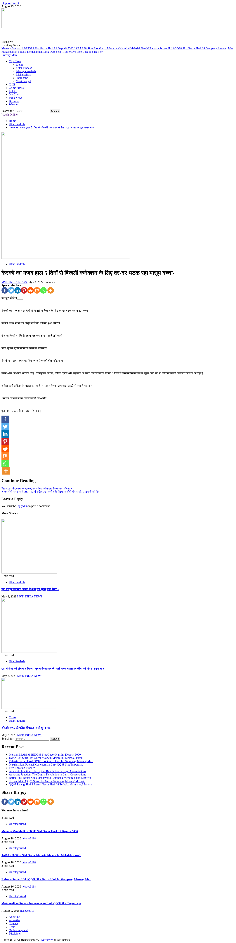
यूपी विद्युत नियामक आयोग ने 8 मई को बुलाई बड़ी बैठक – (30, 589)
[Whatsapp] (43, 290)
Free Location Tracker (90, 51)
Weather (13, 104)
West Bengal (23, 81)
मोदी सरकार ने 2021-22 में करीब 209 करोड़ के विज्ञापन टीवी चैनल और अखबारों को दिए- (50, 491)
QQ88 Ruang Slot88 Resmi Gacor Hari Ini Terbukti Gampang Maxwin (50, 784)
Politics (13, 91)
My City (14, 94)
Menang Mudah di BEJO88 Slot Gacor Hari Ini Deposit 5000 (37, 48)
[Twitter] (11, 290)
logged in (22, 506)
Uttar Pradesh (24, 67)
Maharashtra (23, 74)
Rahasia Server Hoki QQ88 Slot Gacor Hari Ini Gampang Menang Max (191, 48)
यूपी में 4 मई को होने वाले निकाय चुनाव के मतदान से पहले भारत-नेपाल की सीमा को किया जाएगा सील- (53, 668)
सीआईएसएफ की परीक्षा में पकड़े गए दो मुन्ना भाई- (26, 727)
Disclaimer (15, 933)
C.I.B (12, 84)
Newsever (47, 939)
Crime (12, 717)
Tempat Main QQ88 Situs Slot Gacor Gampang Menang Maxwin (47, 781)
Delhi (19, 64)
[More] (51, 290)
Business (14, 101)
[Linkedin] (17, 290)
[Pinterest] (24, 290)
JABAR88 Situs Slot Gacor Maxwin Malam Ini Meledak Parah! (112, 48)
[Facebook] (4, 290)
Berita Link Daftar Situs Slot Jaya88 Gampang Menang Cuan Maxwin (50, 777)
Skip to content (10, 3)
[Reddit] (30, 290)
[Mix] (37, 290)
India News (15, 97)
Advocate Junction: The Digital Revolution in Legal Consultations (47, 771)
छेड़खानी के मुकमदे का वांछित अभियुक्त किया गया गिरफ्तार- (37, 488)
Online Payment (18, 930)
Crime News (16, 87)
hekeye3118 (29, 838)
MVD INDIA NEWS (14, 282)
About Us (14, 916)
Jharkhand (22, 77)
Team (12, 926)
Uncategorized (17, 823)
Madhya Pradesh (26, 71)
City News (15, 61)
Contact (13, 923)
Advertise (14, 920)
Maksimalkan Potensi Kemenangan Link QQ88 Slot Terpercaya (39, 51)
